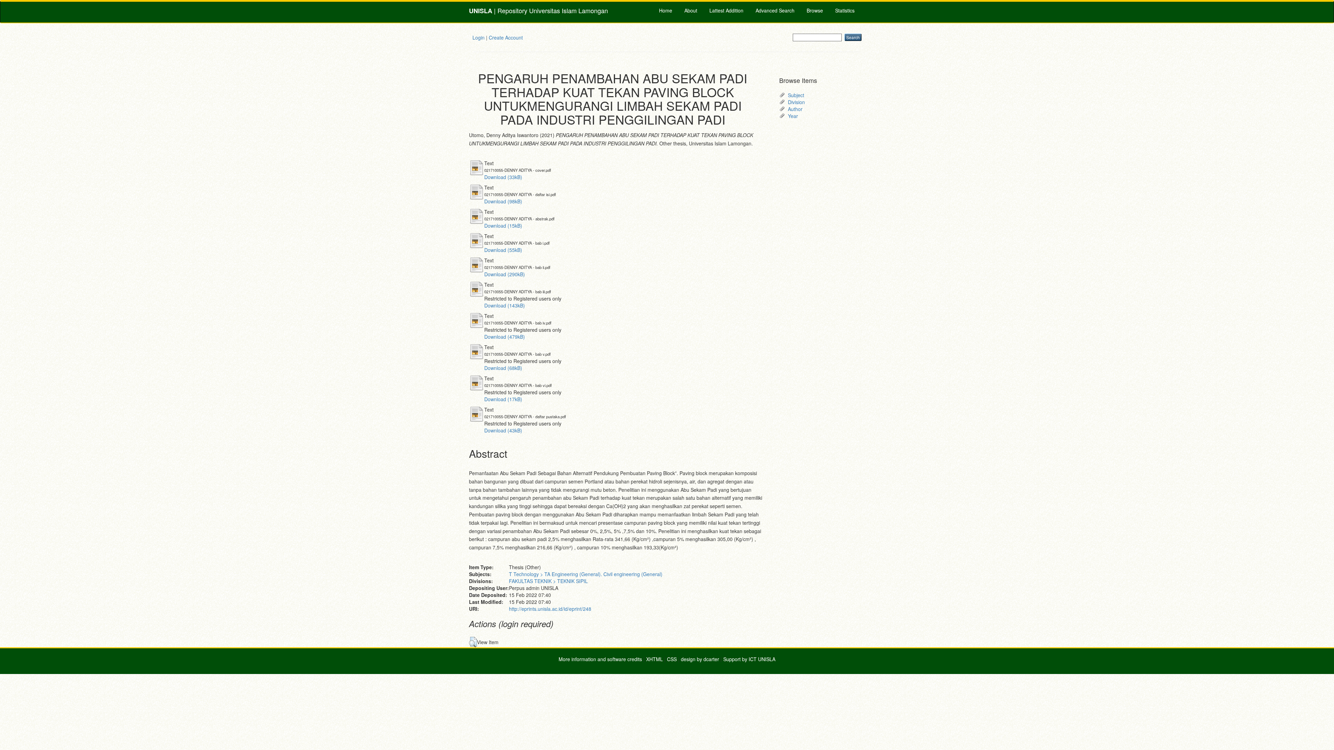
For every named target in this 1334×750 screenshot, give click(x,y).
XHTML (654, 659)
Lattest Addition (726, 10)
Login (478, 37)
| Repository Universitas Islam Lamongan (538, 10)
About (690, 10)
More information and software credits (600, 659)
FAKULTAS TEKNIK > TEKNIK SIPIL (548, 581)
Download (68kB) (503, 367)
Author (795, 109)
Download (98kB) (503, 201)
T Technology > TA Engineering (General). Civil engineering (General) (585, 574)
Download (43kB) (503, 430)
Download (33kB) (503, 177)
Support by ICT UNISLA (749, 659)
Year (793, 115)
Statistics (845, 10)
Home (665, 10)
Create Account (506, 37)
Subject (796, 95)
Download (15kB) (503, 225)
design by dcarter (700, 659)
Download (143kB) (504, 305)
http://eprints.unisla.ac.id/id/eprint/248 (550, 608)
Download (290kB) (504, 274)
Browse (815, 10)
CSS (672, 659)
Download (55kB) (503, 249)
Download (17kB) (503, 399)
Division (796, 102)
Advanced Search (775, 10)
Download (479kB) (504, 336)
